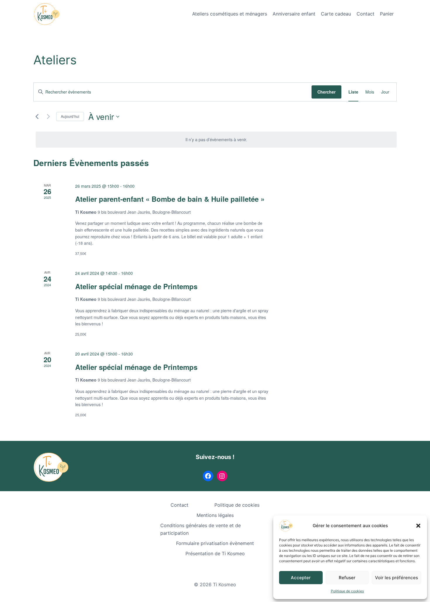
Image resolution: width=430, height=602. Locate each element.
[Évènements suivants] (48, 116)
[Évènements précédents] (36, 116)
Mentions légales (215, 515)
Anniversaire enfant (294, 14)
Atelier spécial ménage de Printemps (136, 286)
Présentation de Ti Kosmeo (215, 553)
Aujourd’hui (70, 116)
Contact (365, 14)
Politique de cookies (347, 591)
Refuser (347, 577)
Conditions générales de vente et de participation (200, 529)
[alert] (216, 140)
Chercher (326, 92)
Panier (387, 14)
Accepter (301, 577)
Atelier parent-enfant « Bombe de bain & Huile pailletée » (169, 199)
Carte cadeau (336, 14)
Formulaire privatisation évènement (215, 543)
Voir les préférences (396, 577)
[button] (418, 526)
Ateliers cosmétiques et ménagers (229, 14)
